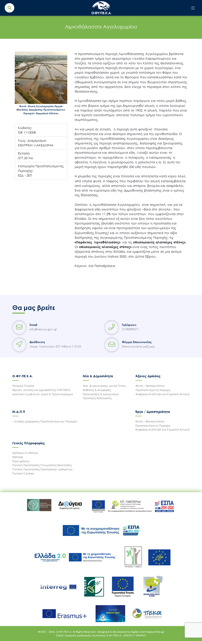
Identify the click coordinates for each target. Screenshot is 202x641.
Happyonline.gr (154, 631)
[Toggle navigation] (193, 8)
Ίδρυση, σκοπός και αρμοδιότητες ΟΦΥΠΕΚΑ (41, 389)
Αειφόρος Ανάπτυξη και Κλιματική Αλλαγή (162, 394)
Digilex (135, 631)
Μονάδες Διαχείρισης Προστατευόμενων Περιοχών (44, 421)
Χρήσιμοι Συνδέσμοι (25, 452)
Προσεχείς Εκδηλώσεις (97, 398)
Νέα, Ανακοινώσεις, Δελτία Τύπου (104, 385)
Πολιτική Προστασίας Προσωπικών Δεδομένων (42, 469)
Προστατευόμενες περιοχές (152, 389)
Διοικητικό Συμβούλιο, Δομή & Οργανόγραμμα (42, 394)
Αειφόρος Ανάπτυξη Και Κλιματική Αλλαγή (162, 429)
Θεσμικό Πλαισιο (23, 385)
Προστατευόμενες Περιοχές (152, 425)
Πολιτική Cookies (23, 473)
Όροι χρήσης (20, 461)
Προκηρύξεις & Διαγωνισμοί (101, 394)
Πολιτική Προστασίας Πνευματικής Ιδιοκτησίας (42, 465)
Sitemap (17, 457)
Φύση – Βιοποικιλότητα (150, 385)
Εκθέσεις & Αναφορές (97, 389)
